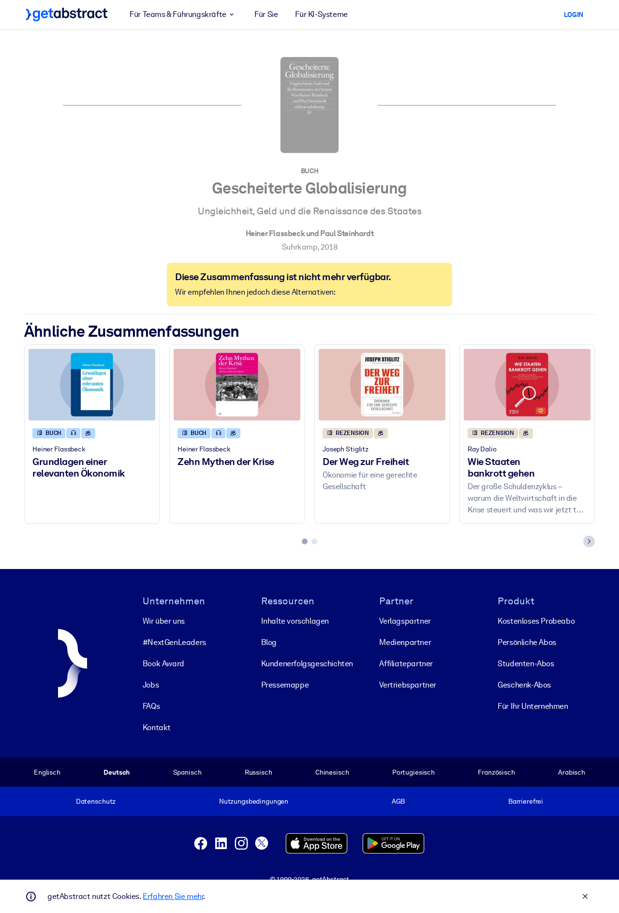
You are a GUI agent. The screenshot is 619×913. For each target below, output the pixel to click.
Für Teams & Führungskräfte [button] (178, 14)
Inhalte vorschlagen (295, 621)
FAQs (151, 706)
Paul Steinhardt (346, 233)
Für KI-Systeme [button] (321, 14)
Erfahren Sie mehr (173, 896)
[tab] (305, 541)
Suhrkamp (299, 247)
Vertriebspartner (407, 684)
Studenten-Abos (526, 663)
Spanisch (187, 772)
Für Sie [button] (266, 14)
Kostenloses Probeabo (536, 621)
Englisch (47, 772)
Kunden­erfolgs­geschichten (307, 663)
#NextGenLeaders (174, 642)
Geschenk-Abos (524, 684)
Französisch (496, 772)
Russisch (258, 772)
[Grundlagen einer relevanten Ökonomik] (92, 384)
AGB (398, 801)
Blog (269, 642)
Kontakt (157, 727)
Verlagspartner (404, 621)
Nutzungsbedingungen (253, 801)
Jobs (151, 684)
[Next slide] (589, 541)
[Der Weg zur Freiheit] (382, 384)
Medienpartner (405, 642)
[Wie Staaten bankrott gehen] (527, 384)
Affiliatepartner (406, 663)
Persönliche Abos (527, 642)
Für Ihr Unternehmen (533, 706)
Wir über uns (164, 621)
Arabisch (571, 772)
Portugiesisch (413, 772)
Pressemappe (285, 684)
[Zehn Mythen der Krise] (237, 384)
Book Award (163, 663)
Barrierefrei (525, 801)
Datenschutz (96, 801)
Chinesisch (332, 772)
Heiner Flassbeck (275, 233)
